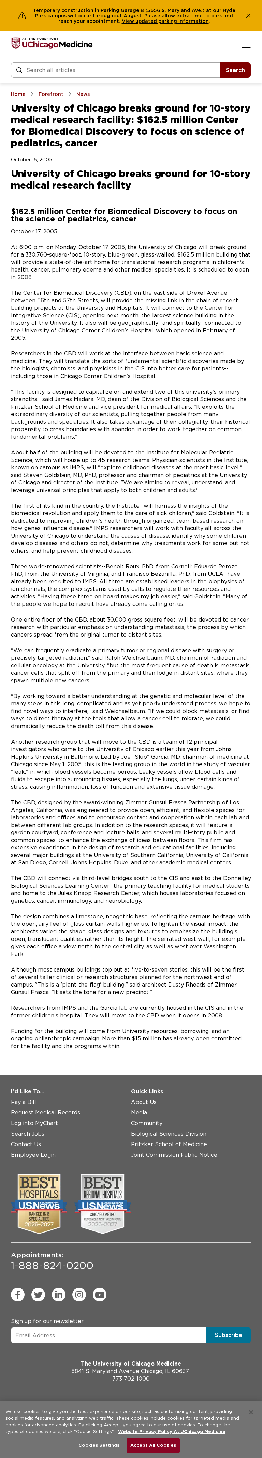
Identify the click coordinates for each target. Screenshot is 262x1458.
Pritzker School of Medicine (169, 1144)
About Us (144, 1102)
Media (139, 1112)
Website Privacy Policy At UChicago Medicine (171, 1431)
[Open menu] (246, 44)
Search (235, 70)
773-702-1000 (131, 1378)
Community (146, 1123)
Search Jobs (27, 1134)
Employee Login (33, 1155)
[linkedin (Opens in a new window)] (59, 1294)
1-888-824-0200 (52, 1261)
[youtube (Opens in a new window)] (99, 1294)
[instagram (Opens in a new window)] (79, 1294)
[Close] (251, 1412)
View (128, 21)
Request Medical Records (45, 1112)
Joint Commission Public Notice (174, 1155)
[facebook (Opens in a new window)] (18, 1294)
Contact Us (26, 1144)
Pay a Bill (23, 1102)
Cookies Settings (98, 1445)
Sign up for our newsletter (47, 1321)
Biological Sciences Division (168, 1134)
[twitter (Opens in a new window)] (38, 1294)
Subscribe (228, 1335)
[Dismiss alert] (248, 15)
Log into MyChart (34, 1123)
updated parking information (172, 21)
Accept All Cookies (153, 1445)
